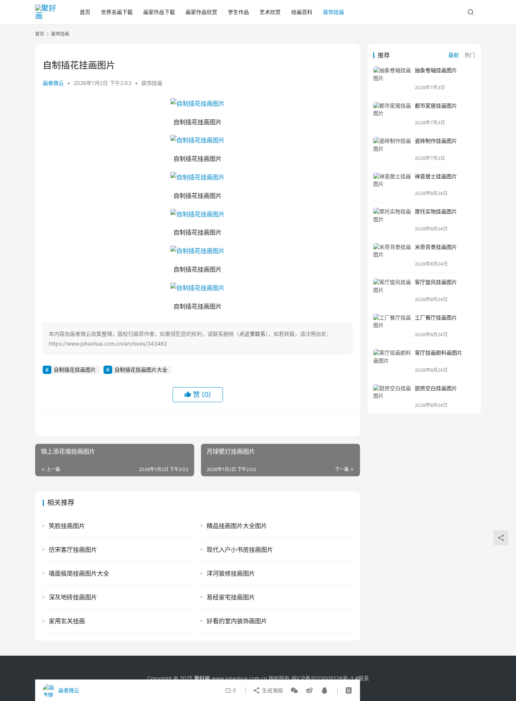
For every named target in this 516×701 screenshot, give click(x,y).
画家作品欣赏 (201, 12)
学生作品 (238, 12)
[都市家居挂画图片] (392, 114)
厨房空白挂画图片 (436, 388)
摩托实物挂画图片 (436, 211)
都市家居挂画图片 (436, 105)
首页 (85, 12)
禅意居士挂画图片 (436, 176)
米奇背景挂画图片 (436, 247)
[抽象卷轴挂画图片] (392, 78)
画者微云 (53, 83)
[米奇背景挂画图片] (392, 255)
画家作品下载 (159, 12)
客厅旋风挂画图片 (436, 282)
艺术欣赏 (270, 12)
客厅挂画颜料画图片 (438, 352)
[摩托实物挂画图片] (392, 220)
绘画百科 (301, 12)
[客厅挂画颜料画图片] (392, 361)
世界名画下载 (117, 12)
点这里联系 (252, 333)
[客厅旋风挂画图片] (392, 290)
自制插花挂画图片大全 (140, 369)
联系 (363, 678)
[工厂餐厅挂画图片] (392, 326)
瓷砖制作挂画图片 (436, 140)
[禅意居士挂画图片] (392, 184)
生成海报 (271, 690)
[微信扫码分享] (294, 690)
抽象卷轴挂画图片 (436, 70)
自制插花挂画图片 (75, 369)
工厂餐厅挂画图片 (436, 317)
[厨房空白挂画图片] (392, 396)
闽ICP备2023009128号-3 (322, 678)
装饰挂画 (333, 12)
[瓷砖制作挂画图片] (392, 149)
